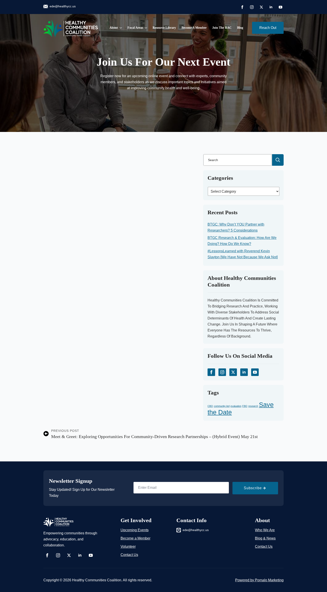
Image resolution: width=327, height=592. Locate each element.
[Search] (278, 160)
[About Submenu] (120, 27)
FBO (244, 406)
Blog (240, 27)
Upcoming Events (135, 530)
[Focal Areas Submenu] (145, 27)
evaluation (235, 406)
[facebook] (242, 7)
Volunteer (128, 546)
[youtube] (280, 7)
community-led (222, 406)
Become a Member (194, 27)
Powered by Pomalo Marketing (259, 580)
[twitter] (261, 7)
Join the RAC (222, 27)
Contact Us (129, 555)
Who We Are (265, 530)
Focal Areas (135, 27)
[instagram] (252, 7)
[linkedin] (271, 7)
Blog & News (265, 538)
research (253, 406)
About (113, 27)
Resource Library (164, 27)
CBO (210, 406)
